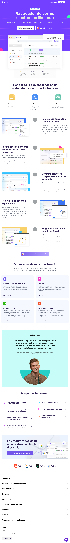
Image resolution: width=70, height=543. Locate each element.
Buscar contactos (7, 295)
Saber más (40, 295)
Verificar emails (6, 320)
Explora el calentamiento (43, 320)
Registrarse (61, 2)
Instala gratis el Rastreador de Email (21, 453)
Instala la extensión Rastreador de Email (36, 254)
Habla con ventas (53, 2)
